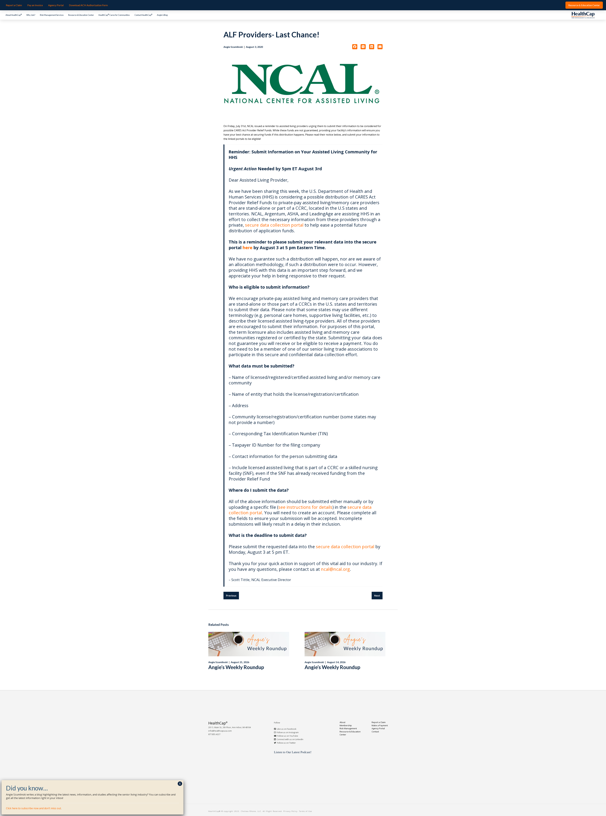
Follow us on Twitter (286, 742)
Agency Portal (378, 728)
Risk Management (348, 728)
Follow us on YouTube (287, 735)
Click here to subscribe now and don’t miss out (33, 808)
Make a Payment (380, 725)
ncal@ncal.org (335, 569)
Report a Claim (379, 722)
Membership (346, 725)
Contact (375, 731)
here (247, 247)
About (342, 722)
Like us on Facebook (286, 728)
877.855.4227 (214, 734)
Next (377, 595)
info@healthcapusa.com (220, 730)
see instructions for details (305, 507)
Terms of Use (305, 811)
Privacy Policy (290, 811)
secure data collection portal (275, 225)
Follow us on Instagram (288, 732)
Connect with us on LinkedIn (290, 739)
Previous (231, 595)
